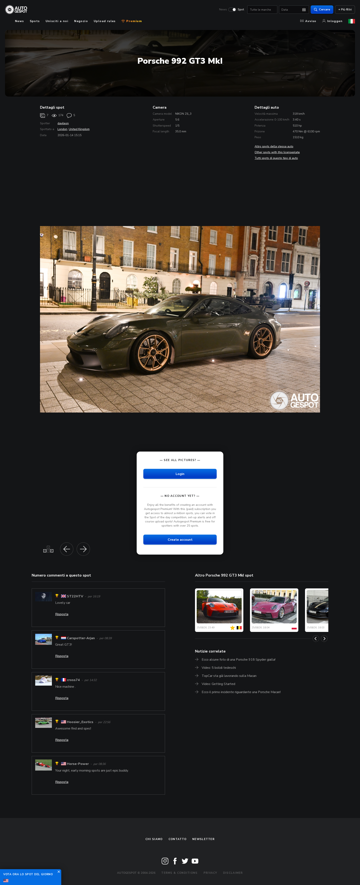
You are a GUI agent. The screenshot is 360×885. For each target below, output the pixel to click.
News (223, 9)
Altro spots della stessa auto (274, 146)
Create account (180, 539)
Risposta (61, 614)
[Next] (324, 638)
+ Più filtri (345, 9)
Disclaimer (233, 873)
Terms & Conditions (179, 873)
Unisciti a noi (57, 21)
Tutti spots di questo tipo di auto (276, 158)
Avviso (310, 21)
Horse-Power (78, 764)
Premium (133, 21)
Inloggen (334, 21)
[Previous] (316, 638)
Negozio (81, 21)
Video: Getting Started (218, 684)
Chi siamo (154, 839)
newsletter (203, 839)
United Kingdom (79, 129)
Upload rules (105, 21)
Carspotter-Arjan (81, 638)
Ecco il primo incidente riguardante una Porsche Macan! (241, 692)
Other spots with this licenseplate (277, 152)
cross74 (73, 680)
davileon (63, 123)
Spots (35, 21)
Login (180, 473)
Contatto (177, 839)
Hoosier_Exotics (80, 722)
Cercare (324, 9)
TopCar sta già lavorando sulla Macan (229, 676)
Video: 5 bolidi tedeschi (219, 667)
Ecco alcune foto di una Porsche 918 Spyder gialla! (238, 659)
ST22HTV (75, 596)
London (62, 129)
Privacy (210, 873)
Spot (241, 9)
